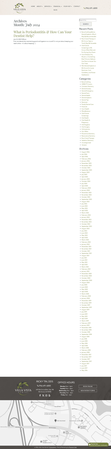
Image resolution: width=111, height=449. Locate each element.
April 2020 (85, 291)
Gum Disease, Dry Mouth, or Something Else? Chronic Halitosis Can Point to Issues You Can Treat (89, 59)
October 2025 (86, 168)
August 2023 (85, 201)
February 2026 (86, 159)
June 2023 (85, 206)
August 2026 (86, 152)
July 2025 (84, 174)
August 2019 (85, 309)
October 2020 (86, 278)
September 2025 (87, 170)
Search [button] (85, 24)
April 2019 (85, 318)
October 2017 (86, 359)
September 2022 (87, 226)
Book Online (88, 386)
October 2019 (86, 305)
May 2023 (85, 208)
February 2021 (86, 269)
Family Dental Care (87, 104)
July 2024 (84, 183)
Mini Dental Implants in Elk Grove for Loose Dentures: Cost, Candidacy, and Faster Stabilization (89, 70)
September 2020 (87, 280)
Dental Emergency (87, 91)
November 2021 (86, 249)
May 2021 (84, 262)
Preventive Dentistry (88, 134)
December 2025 (87, 163)
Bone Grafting (86, 82)
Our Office (85, 131)
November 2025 (87, 165)
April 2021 (85, 264)
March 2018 (85, 348)
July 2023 (84, 204)
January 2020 (86, 298)
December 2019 (86, 300)
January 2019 (85, 325)
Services (47, 6)
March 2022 (85, 240)
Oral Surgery (86, 127)
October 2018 (86, 332)
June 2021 (84, 260)
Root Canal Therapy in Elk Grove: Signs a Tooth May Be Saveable (89, 41)
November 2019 (86, 303)
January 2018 (85, 352)
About (39, 6)
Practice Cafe (73, 447)
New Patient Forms (88, 390)
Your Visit (67, 6)
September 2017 (87, 361)
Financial (56, 6)
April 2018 (85, 345)
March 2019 (85, 321)
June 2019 (84, 314)
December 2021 (86, 246)
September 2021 (87, 253)
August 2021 (85, 255)
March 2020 (85, 294)
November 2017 (86, 357)
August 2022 (86, 228)
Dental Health (86, 95)
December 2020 (87, 273)
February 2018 (86, 350)
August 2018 (85, 336)
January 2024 (86, 190)
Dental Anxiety (86, 89)
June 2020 (85, 287)
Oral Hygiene (86, 125)
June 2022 (85, 233)
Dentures (84, 102)
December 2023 (86, 192)
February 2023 (86, 215)
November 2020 (87, 276)
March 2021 (85, 267)
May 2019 (84, 316)
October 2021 (86, 251)
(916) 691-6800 (91, 8)
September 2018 (87, 334)
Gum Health (85, 109)
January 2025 (86, 179)
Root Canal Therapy (88, 138)
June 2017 (84, 368)
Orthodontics (86, 129)
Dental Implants (86, 97)
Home (33, 6)
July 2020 (84, 285)
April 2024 (85, 186)
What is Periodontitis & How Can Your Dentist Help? (43, 33)
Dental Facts (85, 93)
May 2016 (84, 370)
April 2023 (85, 210)
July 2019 (84, 312)
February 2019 (86, 323)
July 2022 (84, 231)
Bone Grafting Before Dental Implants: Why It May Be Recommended (89, 34)
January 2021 (85, 271)
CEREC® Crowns (87, 84)
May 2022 (85, 235)
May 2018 (84, 343)
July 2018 (84, 339)
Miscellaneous (86, 111)
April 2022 (85, 237)
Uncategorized (86, 143)
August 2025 (86, 172)
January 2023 (86, 217)
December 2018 (86, 327)
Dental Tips (85, 100)
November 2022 (87, 222)
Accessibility (52, 447)
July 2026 (84, 154)
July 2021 (84, 258)
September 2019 (87, 307)
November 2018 (86, 330)
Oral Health (85, 118)
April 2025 (85, 177)
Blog (55, 10)
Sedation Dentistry (87, 140)
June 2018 (84, 341)
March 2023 (85, 213)
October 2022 (86, 224)
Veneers (84, 145)
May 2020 (85, 289)
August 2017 (85, 363)
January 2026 (86, 161)
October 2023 (86, 197)
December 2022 (87, 219)
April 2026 (85, 156)
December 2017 (86, 354)
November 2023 (87, 195)
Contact (77, 6)
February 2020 (86, 296)
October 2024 (86, 181)
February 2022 (86, 242)
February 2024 (86, 188)
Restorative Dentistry (88, 136)
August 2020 (86, 282)
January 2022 (86, 244)
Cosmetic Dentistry (88, 86)
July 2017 (84, 366)
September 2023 (87, 199)
